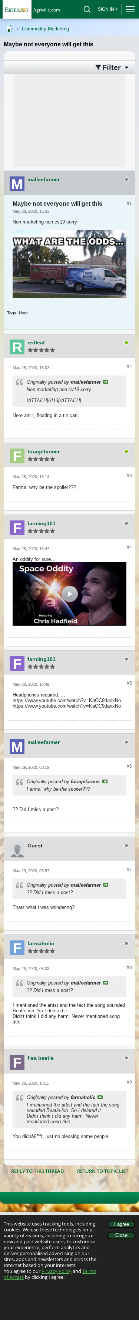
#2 (129, 366)
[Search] (87, 9)
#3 (129, 475)
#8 (129, 967)
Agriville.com (46, 10)
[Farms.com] (17, 9)
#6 (129, 766)
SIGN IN (106, 9)
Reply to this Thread (37, 1171)
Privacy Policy (57, 1271)
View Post (105, 382)
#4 (129, 547)
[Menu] (128, 9)
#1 (129, 203)
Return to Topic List (102, 1171)
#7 (129, 869)
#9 (129, 1082)
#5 (129, 683)
